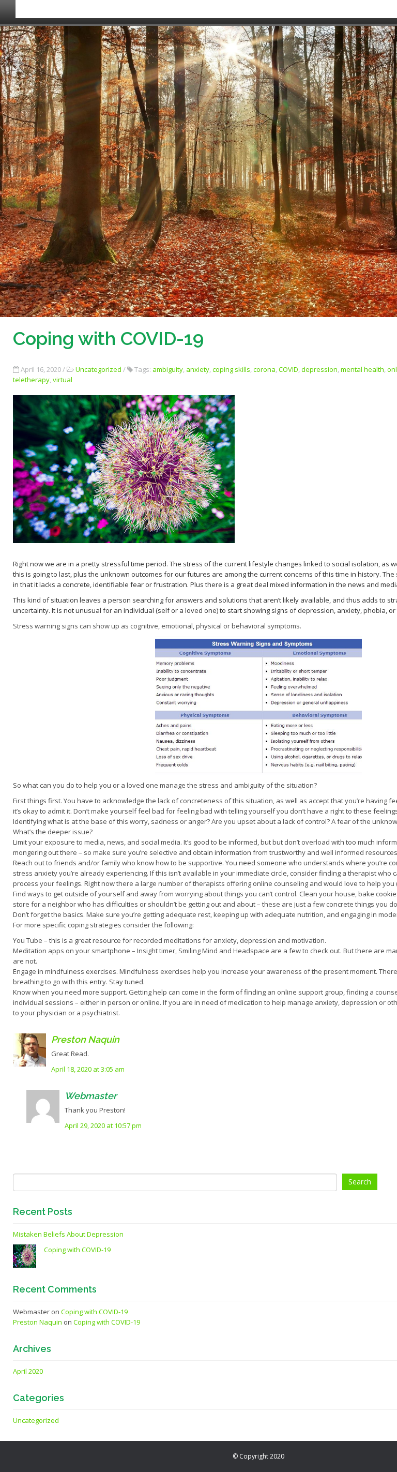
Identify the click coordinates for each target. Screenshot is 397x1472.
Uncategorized (98, 369)
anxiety (197, 369)
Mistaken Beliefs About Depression (68, 1234)
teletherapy (31, 379)
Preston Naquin (85, 1039)
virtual (62, 379)
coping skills (231, 369)
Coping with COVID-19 (77, 1249)
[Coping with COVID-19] (24, 1255)
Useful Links (345, 9)
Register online (272, 9)
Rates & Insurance (188, 9)
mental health (362, 369)
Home (33, 9)
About (73, 9)
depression (319, 369)
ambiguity (167, 369)
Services (119, 9)
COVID (288, 369)
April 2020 (28, 1371)
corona (264, 369)
